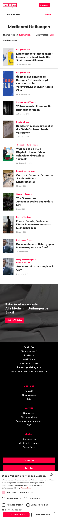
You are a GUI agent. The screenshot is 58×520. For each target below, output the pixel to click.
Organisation (29, 395)
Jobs (29, 399)
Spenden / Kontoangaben (29, 421)
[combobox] (51, 474)
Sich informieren (29, 417)
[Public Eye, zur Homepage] (10, 5)
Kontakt (29, 391)
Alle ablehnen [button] (43, 515)
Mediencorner (10, 40)
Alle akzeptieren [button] (16, 515)
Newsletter (29, 413)
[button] (29, 509)
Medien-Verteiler (14, 320)
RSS (29, 425)
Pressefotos (29, 447)
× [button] (55, 475)
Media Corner (14, 14)
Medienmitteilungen (29, 443)
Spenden (44, 5)
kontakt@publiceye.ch (29, 367)
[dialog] (29, 495)
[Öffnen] (54, 14)
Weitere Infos (26, 488)
